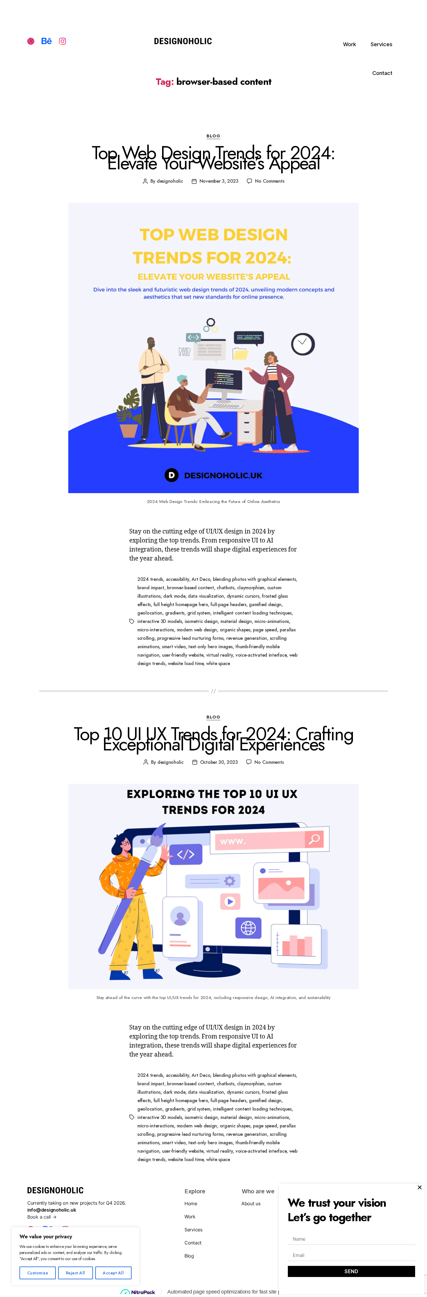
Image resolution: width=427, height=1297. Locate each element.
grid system (198, 613)
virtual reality (219, 655)
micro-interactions (155, 629)
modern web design (197, 629)
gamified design (265, 604)
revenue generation (246, 638)
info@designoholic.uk (51, 1210)
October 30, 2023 (219, 762)
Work (349, 44)
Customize (37, 1273)
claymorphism (250, 587)
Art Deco (201, 579)
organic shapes (235, 629)
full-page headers (228, 604)
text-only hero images (210, 646)
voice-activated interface (261, 655)
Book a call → (42, 1217)
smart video (174, 646)
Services (381, 44)
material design (236, 621)
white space (218, 663)
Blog (189, 1256)
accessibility (177, 579)
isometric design (201, 621)
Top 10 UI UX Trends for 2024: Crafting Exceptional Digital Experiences (213, 739)
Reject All (75, 1273)
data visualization (206, 596)
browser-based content (190, 587)
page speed (265, 629)
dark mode (174, 596)
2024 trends (150, 579)
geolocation (149, 613)
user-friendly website (182, 655)
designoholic (170, 181)
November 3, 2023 (219, 181)
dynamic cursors (243, 596)
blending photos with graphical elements (254, 579)
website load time (185, 663)
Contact (382, 73)
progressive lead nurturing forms (190, 638)
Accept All (113, 1273)
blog (213, 136)
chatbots (225, 587)
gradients (175, 613)
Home (190, 1203)
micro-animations (271, 621)
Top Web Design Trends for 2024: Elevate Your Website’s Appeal (213, 157)
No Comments (269, 181)
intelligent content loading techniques (252, 613)
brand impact (150, 587)
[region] (75, 1256)
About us (251, 1203)
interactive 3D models (159, 621)
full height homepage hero (181, 604)
